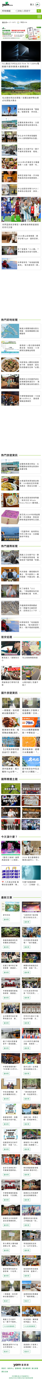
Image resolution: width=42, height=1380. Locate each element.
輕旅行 (6, 1301)
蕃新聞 (6, 919)
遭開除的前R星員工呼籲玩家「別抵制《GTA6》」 (31, 1220)
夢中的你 (6, 915)
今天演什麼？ (9, 836)
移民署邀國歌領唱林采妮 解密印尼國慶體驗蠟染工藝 (31, 1170)
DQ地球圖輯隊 (9, 1326)
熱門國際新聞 (9, 546)
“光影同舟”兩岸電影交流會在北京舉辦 (31, 917)
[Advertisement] (21, 295)
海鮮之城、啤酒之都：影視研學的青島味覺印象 (31, 1119)
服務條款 (18, 1368)
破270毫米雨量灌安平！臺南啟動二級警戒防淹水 (10, 1043)
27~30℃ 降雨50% (18, 22)
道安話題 (6, 637)
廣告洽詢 (5, 1372)
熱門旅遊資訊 (9, 455)
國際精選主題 (9, 779)
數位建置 (35, 1368)
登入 (32, 4)
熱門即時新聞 (9, 319)
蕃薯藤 (7, 4)
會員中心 (10, 1368)
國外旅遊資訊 (9, 693)
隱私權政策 (27, 1368)
